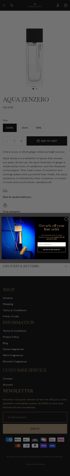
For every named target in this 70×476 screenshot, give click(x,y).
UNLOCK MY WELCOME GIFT (51, 250)
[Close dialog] (66, 219)
